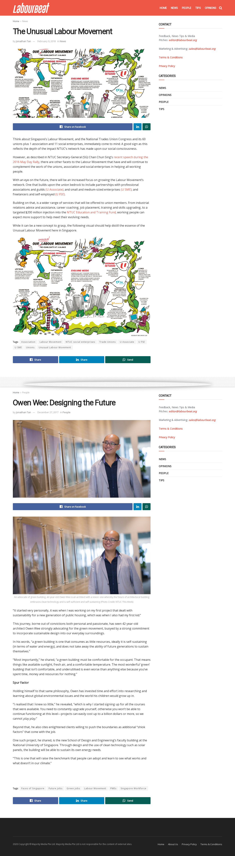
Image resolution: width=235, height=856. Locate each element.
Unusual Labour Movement (55, 347)
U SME (18, 347)
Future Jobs (55, 788)
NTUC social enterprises (80, 341)
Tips (198, 7)
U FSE (141, 341)
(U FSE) (60, 194)
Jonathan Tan (23, 41)
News (174, 7)
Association (28, 341)
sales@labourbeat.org (202, 48)
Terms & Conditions (211, 844)
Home (163, 7)
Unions (30, 347)
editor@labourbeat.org (183, 40)
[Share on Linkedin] (137, 126)
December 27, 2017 (47, 412)
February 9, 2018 (46, 41)
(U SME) (126, 189)
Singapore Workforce (133, 788)
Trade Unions (107, 341)
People (186, 7)
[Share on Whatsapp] (146, 126)
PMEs (113, 788)
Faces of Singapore (32, 788)
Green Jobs (73, 788)
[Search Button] (220, 8)
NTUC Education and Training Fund (91, 212)
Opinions (210, 7)
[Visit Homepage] (31, 7)
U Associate (127, 341)
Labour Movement (51, 341)
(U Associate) (54, 189)
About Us (173, 844)
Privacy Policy (189, 844)
